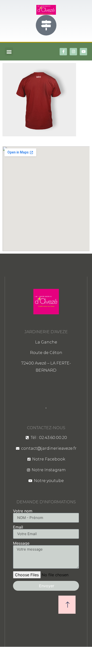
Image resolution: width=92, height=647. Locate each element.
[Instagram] (73, 51)
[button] (9, 51)
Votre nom (22, 511)
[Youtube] (83, 51)
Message (21, 543)
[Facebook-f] (63, 51)
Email (18, 527)
